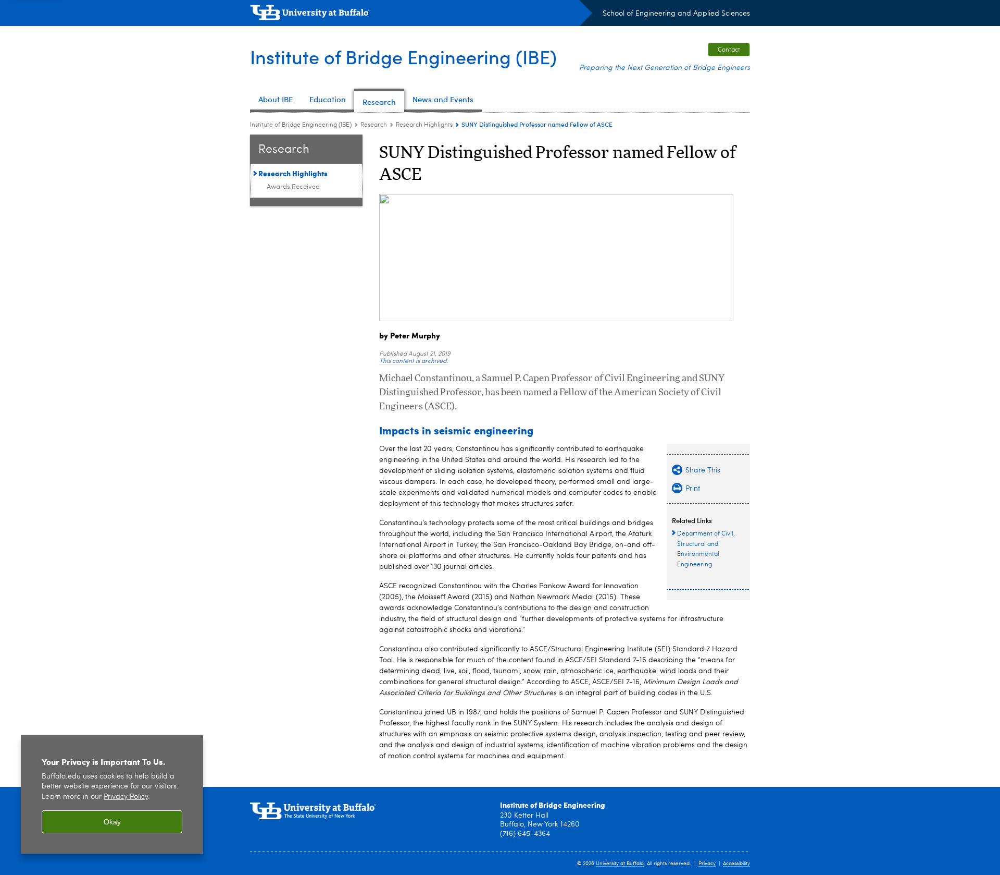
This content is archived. (413, 361)
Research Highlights (424, 125)
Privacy (707, 863)
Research (373, 125)
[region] (112, 794)
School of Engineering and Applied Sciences (676, 13)
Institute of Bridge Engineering (552, 804)
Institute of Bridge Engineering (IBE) (403, 56)
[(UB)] (421, 14)
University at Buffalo (620, 863)
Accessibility (736, 863)
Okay (112, 822)
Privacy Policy (126, 797)
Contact (729, 50)
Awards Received (293, 187)
